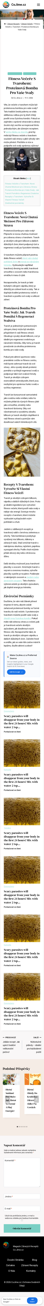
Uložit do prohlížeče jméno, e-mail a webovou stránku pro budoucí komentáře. (22, 1217)
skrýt (28, 178)
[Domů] (5, 24)
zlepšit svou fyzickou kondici (17, 618)
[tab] (17, 1126)
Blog (34, 1259)
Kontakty (31, 1270)
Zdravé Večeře (30, 74)
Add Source (32, 1300)
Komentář (10, 1160)
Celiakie (10, 1265)
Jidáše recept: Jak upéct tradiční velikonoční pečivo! (11, 1045)
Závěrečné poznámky (14, 203)
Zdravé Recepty (15, 74)
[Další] (36, 1099)
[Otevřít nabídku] (38, 4)
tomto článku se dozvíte (17, 132)
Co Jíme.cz (18, 98)
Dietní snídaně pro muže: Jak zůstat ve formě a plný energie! (11, 1100)
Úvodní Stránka (15, 1259)
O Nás (11, 1270)
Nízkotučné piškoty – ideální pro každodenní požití (33, 1045)
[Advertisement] (22, 51)
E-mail (8, 1208)
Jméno (9, 1196)
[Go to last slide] (7, 1099)
